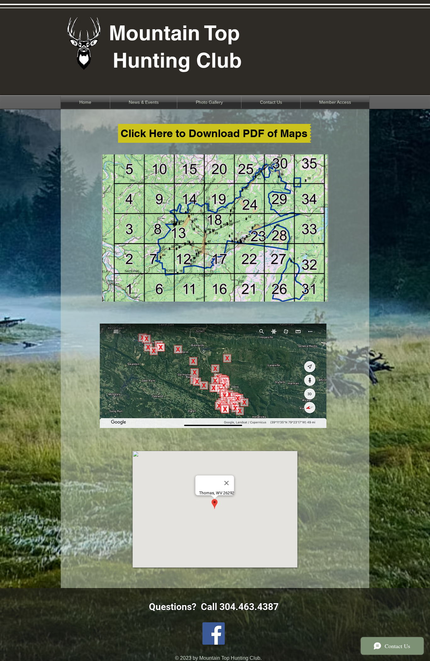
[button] (215, 228)
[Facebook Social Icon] (213, 633)
